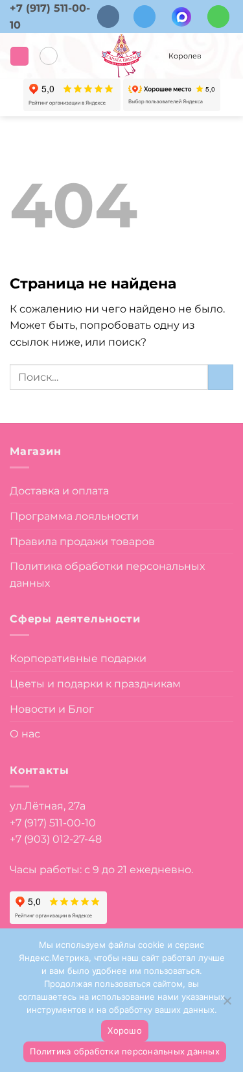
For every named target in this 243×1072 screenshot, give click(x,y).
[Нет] (226, 1004)
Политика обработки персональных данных (107, 574)
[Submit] (220, 377)
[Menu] (19, 56)
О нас (25, 734)
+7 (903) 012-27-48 (56, 839)
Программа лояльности (74, 516)
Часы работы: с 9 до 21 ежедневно (100, 869)
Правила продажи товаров (82, 541)
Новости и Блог (52, 709)
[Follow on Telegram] (144, 16)
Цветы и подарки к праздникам (95, 684)
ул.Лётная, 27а (48, 806)
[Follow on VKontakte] (108, 16)
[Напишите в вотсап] (218, 16)
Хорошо (125, 1030)
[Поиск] (49, 56)
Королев (185, 55)
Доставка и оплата (59, 491)
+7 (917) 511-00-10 (53, 823)
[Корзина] (223, 56)
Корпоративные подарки (78, 658)
